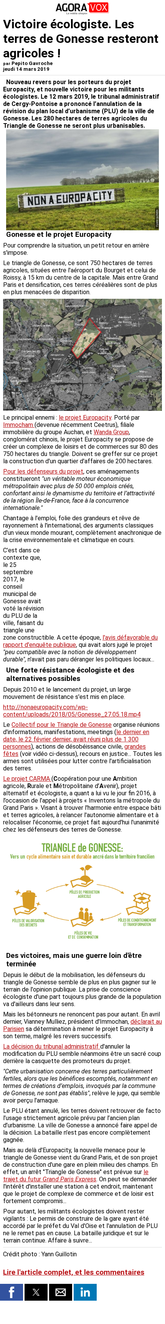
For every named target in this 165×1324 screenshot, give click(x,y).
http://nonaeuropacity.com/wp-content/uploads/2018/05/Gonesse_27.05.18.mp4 (71, 711)
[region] (104, 587)
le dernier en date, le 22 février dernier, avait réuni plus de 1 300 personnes (76, 739)
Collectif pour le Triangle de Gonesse (62, 724)
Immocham (19, 424)
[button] (11, 1292)
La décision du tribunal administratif (51, 1046)
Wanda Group (111, 432)
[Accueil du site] (82, 13)
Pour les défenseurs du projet (43, 471)
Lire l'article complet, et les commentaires (73, 1272)
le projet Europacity (85, 417)
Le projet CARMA (27, 778)
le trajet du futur (75, 1175)
